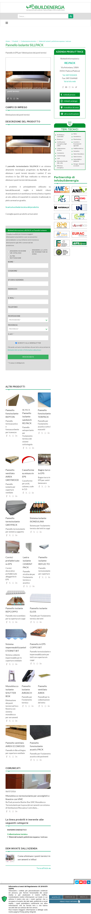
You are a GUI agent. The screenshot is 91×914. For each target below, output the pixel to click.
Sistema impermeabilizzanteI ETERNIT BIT (16, 647)
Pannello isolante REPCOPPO (14, 610)
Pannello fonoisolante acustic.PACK (36, 746)
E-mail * (11, 298)
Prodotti (15, 41)
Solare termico (77, 156)
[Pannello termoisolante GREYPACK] (16, 507)
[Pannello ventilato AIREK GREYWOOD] (12, 459)
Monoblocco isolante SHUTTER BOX (12, 691)
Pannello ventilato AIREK (42, 689)
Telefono (13, 307)
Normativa (76, 151)
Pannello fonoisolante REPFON (12, 413)
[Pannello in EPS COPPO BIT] (40, 633)
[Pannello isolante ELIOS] (40, 598)
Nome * (11, 262)
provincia (13, 325)
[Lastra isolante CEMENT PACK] (29, 547)
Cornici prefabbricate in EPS (12, 560)
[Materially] (62, 207)
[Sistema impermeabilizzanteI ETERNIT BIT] (16, 633)
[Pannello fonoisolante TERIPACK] (44, 399)
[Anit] (79, 189)
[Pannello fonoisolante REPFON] (12, 399)
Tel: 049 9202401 (69, 75)
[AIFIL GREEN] (79, 243)
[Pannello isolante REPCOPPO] (16, 598)
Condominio (60, 153)
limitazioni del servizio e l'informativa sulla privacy (24, 350)
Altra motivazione (15, 257)
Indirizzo (12, 289)
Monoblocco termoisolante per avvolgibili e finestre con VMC (27, 797)
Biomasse (60, 139)
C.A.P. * (11, 334)
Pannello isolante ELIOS (38, 610)
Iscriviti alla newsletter (29, 343)
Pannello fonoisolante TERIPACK (44, 413)
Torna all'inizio (43, 868)
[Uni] (79, 207)
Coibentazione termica (28, 41)
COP (58, 158)
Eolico (75, 134)
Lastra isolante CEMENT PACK (27, 562)
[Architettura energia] (62, 225)
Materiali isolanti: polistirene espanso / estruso (55, 41)
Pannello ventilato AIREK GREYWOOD (12, 475)
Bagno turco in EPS (44, 472)
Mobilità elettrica (78, 148)
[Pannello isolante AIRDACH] (28, 675)
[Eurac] (79, 234)
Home (8, 41)
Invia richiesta (28, 357)
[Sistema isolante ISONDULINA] (40, 507)
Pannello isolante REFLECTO (44, 560)
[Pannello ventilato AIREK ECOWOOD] (16, 732)
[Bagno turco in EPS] (44, 459)
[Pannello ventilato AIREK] (44, 675)
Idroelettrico (77, 136)
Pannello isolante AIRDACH (27, 689)
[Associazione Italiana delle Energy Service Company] (79, 225)
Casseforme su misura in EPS (28, 473)
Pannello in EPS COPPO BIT (38, 646)
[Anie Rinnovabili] (62, 189)
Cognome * (13, 271)
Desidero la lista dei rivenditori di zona (40, 252)
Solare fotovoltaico (78, 154)
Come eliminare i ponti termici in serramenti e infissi (34, 858)
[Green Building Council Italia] (62, 252)
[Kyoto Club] (62, 216)
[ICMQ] (79, 198)
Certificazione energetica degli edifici (62, 143)
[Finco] (62, 243)
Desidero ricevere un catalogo (18, 252)
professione (14, 316)
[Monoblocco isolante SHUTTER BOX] (12, 675)
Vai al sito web (70, 81)
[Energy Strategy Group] (62, 198)
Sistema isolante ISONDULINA (38, 520)
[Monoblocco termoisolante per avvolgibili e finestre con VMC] (28, 781)
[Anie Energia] (79, 216)
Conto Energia (61, 155)
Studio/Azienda (16, 280)
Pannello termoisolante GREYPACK (13, 521)
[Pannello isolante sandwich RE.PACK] (28, 399)
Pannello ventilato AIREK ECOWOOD (15, 744)
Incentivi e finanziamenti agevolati (77, 143)
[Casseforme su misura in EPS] (28, 459)
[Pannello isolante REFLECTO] (44, 547)
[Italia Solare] (62, 234)
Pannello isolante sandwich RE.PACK (27, 418)
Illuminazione (77, 139)
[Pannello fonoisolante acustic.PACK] (40, 732)
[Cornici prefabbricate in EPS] (12, 547)
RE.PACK (69, 63)
